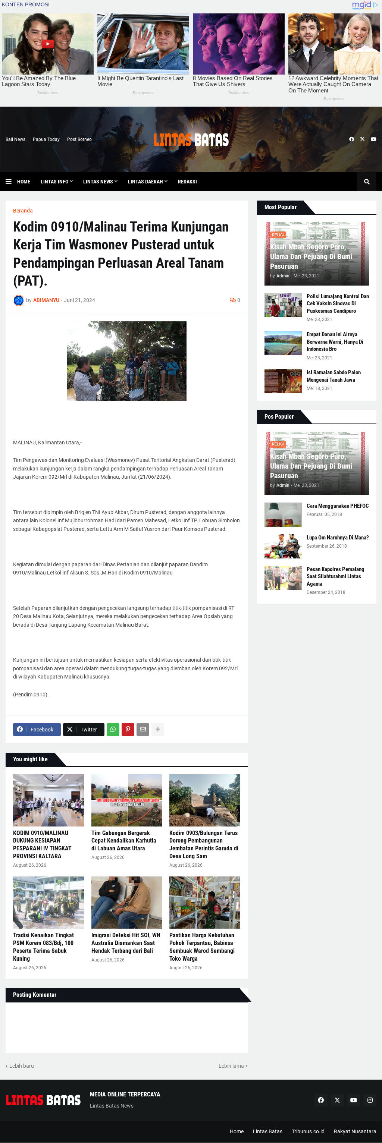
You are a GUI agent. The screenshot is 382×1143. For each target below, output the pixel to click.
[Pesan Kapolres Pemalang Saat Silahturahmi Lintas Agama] (283, 578)
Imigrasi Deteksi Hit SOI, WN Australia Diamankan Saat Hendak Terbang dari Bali (125, 943)
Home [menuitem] (23, 182)
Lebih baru (21, 1066)
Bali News (15, 139)
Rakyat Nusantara (355, 1131)
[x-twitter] (362, 139)
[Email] (143, 729)
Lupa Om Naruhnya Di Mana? (338, 537)
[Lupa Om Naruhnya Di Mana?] (283, 546)
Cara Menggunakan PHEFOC (338, 506)
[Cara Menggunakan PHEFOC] (283, 515)
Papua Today (46, 139)
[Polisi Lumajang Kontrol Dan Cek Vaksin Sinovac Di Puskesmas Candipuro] (283, 305)
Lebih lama (231, 1066)
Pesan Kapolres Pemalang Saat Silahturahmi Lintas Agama (335, 576)
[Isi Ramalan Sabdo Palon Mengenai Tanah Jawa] (283, 381)
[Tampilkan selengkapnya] (157, 729)
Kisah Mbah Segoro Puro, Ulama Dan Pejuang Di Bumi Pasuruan (311, 256)
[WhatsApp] (113, 729)
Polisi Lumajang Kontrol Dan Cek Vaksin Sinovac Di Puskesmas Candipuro (338, 303)
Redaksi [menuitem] (187, 182)
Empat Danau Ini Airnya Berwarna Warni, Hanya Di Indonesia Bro (335, 341)
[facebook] (351, 139)
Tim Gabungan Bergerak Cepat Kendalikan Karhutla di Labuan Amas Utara (123, 840)
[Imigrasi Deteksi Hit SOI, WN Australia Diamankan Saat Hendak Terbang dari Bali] (126, 902)
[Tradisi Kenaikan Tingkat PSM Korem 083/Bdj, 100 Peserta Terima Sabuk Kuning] (48, 902)
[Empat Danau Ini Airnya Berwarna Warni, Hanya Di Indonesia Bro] (283, 343)
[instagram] (370, 1100)
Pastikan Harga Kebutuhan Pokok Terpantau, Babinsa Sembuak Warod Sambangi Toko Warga (202, 947)
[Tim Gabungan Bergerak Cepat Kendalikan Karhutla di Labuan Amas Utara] (126, 800)
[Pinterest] (128, 729)
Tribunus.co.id (308, 1131)
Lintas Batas (267, 1131)
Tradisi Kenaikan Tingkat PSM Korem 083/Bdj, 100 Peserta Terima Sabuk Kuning (43, 947)
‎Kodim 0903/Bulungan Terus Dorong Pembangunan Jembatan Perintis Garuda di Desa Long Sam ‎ (203, 844)
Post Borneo (79, 139)
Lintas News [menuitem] (98, 182)
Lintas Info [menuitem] (54, 182)
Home (237, 1131)
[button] (11, 181)
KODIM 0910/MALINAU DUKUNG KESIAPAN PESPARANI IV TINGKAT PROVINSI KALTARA (42, 844)
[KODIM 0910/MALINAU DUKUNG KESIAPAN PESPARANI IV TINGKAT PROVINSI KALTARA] (48, 800)
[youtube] (373, 139)
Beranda (23, 210)
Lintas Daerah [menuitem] (145, 182)
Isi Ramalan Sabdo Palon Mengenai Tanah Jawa (334, 376)
